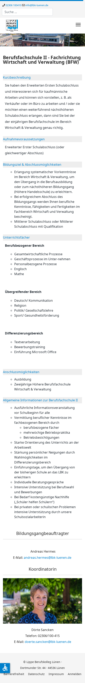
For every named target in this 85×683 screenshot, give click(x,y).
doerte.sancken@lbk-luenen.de (48, 642)
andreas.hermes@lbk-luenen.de (47, 557)
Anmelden (74, 674)
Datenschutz (36, 674)
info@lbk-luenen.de (36, 5)
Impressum (56, 674)
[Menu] (78, 25)
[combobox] (27, 12)
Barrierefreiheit (14, 674)
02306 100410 (13, 5)
